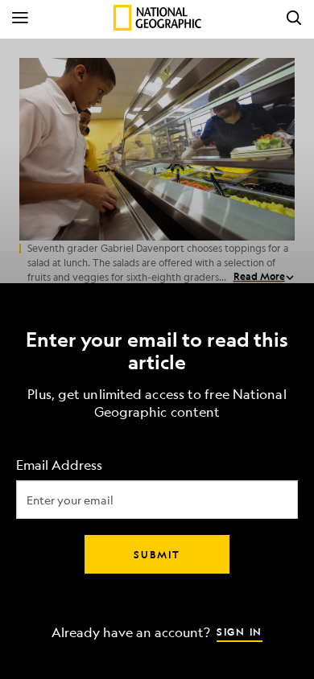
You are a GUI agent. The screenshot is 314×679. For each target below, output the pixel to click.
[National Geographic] (157, 18)
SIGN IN (239, 631)
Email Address (59, 465)
